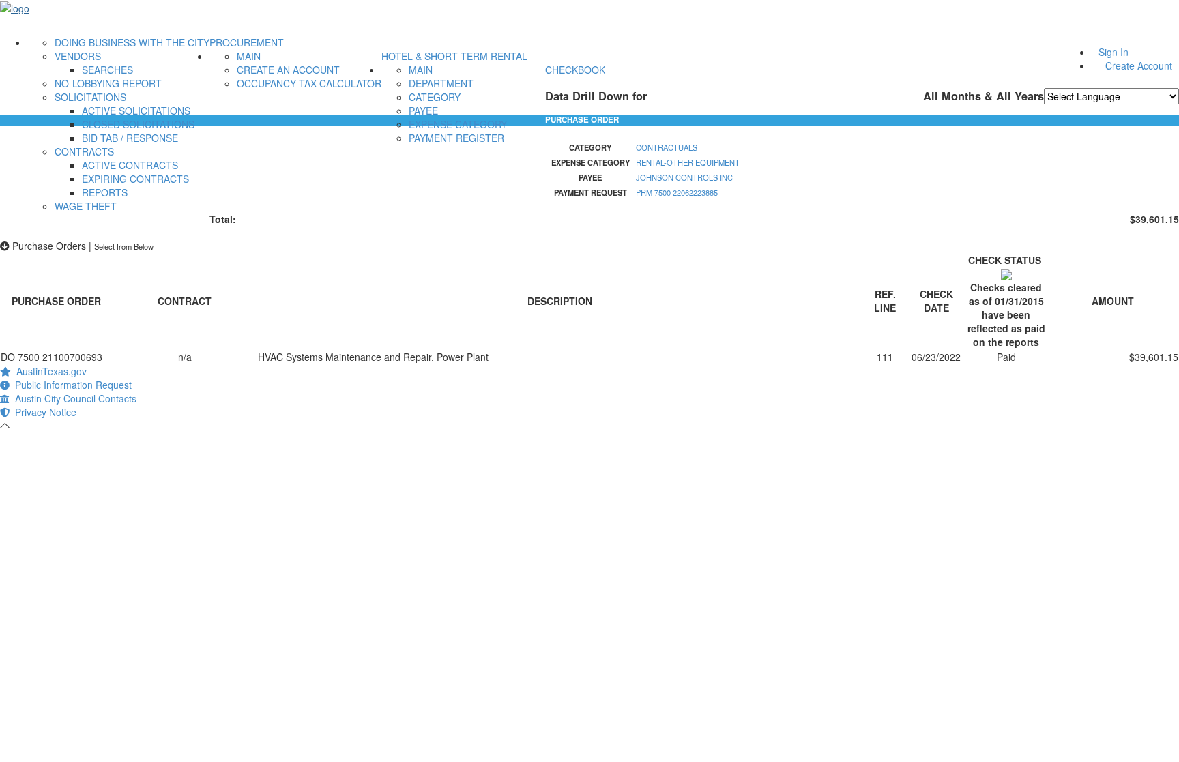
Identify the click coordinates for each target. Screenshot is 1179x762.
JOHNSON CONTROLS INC (684, 177)
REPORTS (105, 192)
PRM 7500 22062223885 (677, 192)
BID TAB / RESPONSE (130, 138)
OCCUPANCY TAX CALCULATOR (309, 83)
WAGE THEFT (86, 206)
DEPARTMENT (441, 83)
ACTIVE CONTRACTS (130, 165)
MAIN (249, 56)
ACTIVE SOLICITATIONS (136, 110)
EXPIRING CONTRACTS (135, 179)
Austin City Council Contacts (73, 398)
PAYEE (423, 110)
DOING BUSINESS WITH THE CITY (132, 42)
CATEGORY (435, 97)
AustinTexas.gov (49, 371)
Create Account (1138, 65)
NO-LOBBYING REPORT (108, 83)
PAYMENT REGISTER (456, 138)
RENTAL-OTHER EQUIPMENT (688, 162)
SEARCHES (107, 69)
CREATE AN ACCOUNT (288, 69)
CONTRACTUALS (666, 147)
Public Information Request (71, 385)
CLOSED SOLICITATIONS (138, 124)
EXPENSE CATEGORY (458, 124)
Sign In (1113, 52)
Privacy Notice (43, 412)
